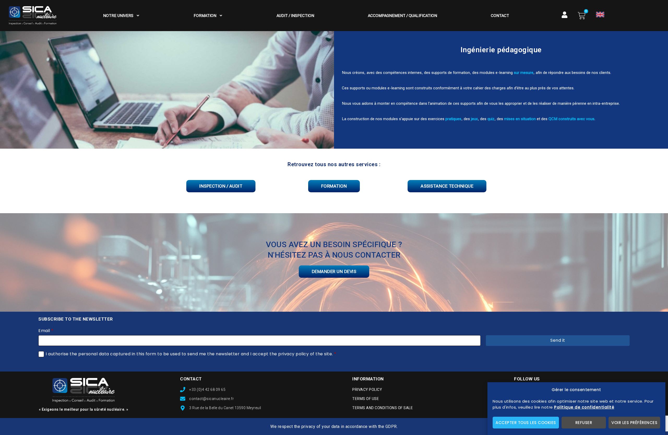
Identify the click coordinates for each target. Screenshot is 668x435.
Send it (557, 340)
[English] (600, 14)
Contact (500, 15)
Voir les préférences (634, 422)
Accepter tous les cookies (526, 422)
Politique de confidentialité (584, 407)
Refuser (583, 422)
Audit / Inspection (295, 15)
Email (45, 331)
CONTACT (191, 378)
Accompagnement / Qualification (402, 15)
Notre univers (118, 15)
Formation (205, 15)
